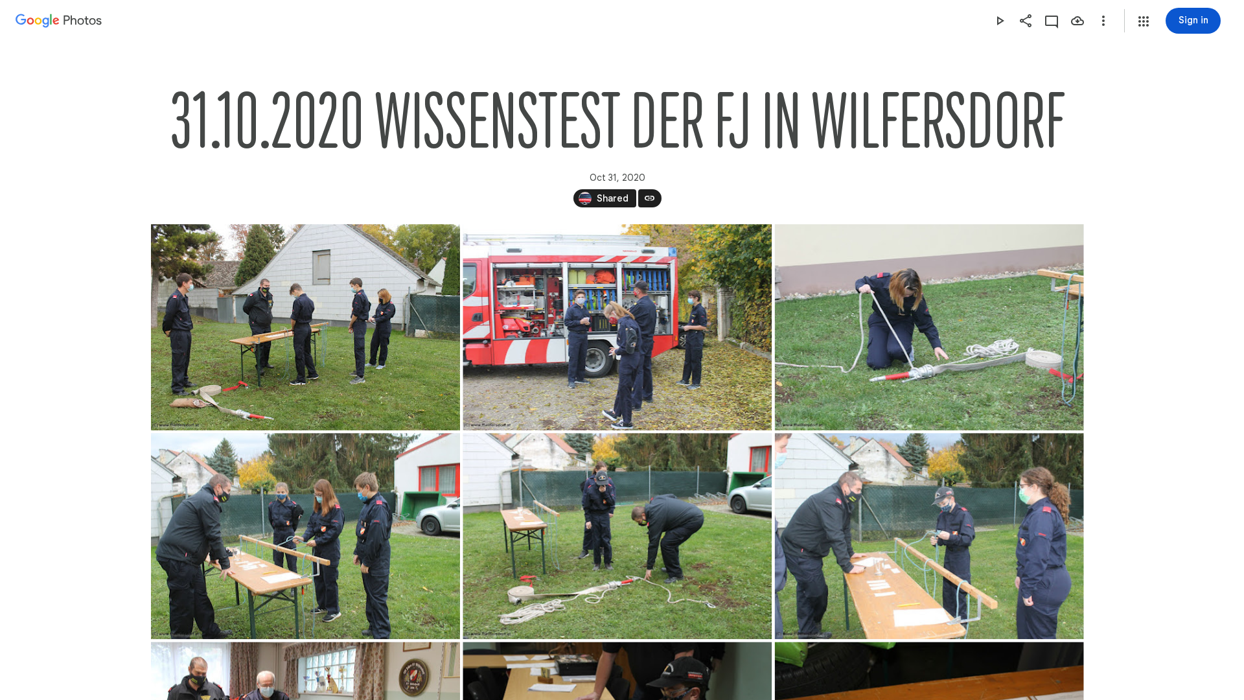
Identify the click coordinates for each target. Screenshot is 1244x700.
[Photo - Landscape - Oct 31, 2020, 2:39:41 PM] (928, 327)
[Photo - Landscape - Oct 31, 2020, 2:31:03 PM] (305, 327)
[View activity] (1052, 21)
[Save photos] (1077, 21)
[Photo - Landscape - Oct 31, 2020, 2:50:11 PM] (617, 536)
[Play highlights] (999, 20)
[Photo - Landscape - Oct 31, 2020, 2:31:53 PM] (617, 327)
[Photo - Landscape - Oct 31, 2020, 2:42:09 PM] (305, 536)
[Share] (1026, 21)
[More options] (1103, 21)
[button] (1144, 21)
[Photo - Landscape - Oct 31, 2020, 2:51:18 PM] (928, 536)
